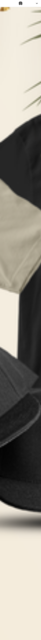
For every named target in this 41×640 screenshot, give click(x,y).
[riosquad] (20, 3)
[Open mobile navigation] (36, 3)
